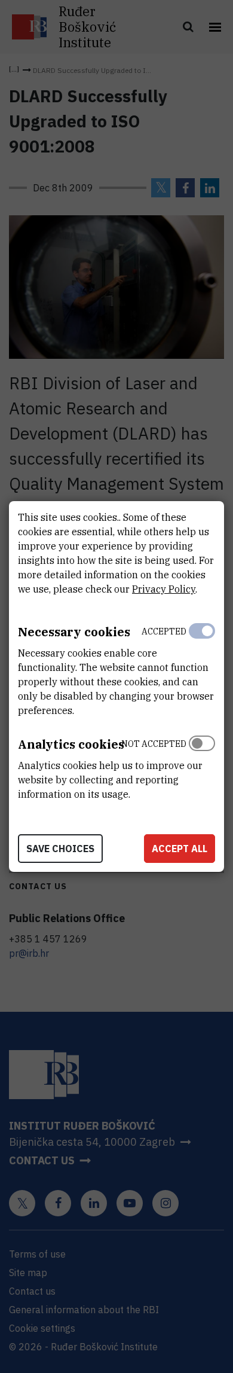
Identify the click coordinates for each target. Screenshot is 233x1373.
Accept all (179, 849)
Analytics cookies (71, 744)
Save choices (60, 849)
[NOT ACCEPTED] (202, 766)
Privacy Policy (163, 589)
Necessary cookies (74, 632)
